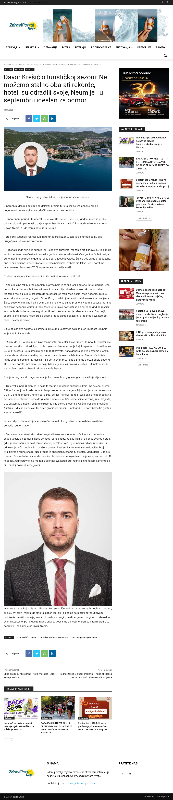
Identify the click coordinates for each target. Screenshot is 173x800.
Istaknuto (20, 64)
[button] (165, 55)
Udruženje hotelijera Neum (84, 637)
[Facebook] (163, 2)
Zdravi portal (163, 796)
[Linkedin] (52, 118)
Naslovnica (9, 64)
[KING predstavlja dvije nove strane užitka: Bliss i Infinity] (126, 336)
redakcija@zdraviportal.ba (81, 783)
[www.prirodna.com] (144, 250)
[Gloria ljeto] (106, 25)
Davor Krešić (22, 637)
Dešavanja (9, 718)
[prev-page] (6, 740)
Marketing (149, 796)
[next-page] (11, 740)
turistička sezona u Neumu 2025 (54, 637)
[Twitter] (36, 118)
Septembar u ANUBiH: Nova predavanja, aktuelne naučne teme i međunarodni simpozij (92, 726)
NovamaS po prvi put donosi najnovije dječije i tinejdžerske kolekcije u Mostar (19, 726)
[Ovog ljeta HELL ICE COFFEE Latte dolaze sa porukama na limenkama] (126, 351)
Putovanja (19, 69)
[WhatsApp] (44, 118)
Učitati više (143, 218)
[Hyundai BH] (144, 93)
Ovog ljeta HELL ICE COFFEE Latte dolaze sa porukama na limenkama (152, 351)
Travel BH (29, 69)
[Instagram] (167, 2)
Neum (33, 637)
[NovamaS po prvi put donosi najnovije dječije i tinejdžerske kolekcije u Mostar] (21, 707)
